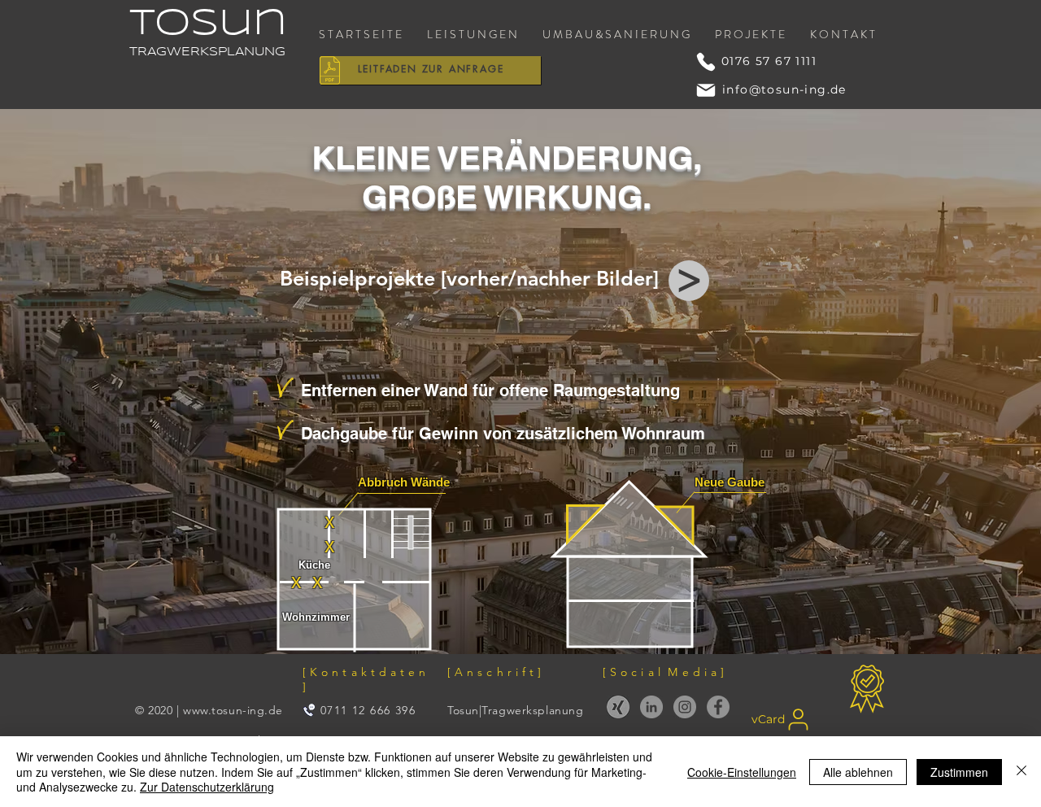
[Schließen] (1021, 771)
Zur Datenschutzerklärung (207, 787)
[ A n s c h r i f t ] (494, 672)
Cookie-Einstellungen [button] (741, 772)
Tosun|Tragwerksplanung (515, 710)
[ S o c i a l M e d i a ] (664, 672)
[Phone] (706, 62)
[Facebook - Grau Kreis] (718, 707)
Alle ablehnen (858, 772)
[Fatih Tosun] (618, 707)
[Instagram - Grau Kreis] (684, 707)
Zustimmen (959, 772)
